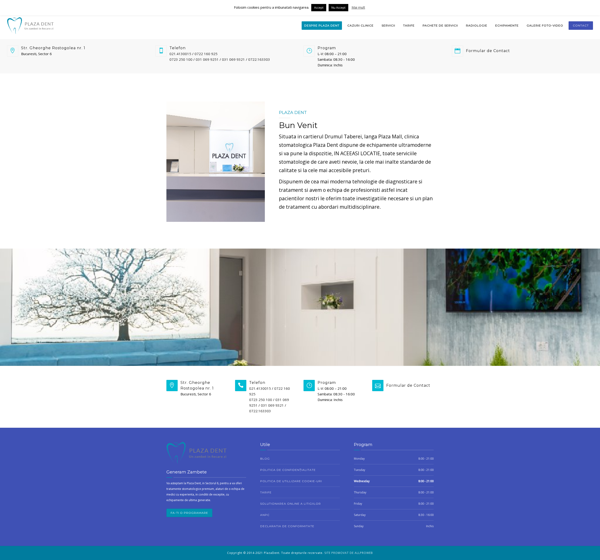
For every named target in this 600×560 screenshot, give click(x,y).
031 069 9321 (233, 59)
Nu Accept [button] (338, 7)
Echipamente (507, 25)
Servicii (388, 25)
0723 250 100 (180, 59)
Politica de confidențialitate (288, 470)
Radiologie (476, 25)
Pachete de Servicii (440, 25)
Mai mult (358, 7)
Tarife (409, 25)
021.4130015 (180, 53)
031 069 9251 (207, 59)
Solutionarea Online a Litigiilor (290, 503)
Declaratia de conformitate (287, 526)
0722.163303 (259, 59)
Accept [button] (318, 7)
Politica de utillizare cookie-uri (291, 481)
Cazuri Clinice (360, 25)
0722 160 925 (206, 53)
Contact (581, 25)
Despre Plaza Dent (321, 25)
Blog (265, 458)
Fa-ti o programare (189, 513)
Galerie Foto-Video (545, 25)
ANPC (265, 515)
